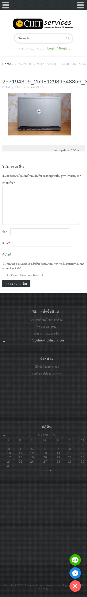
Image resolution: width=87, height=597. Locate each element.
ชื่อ (5, 232)
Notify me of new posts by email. (25, 275)
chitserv (18, 87)
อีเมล (6, 243)
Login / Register (59, 48)
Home (6, 64)
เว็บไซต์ (6, 254)
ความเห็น (8, 183)
